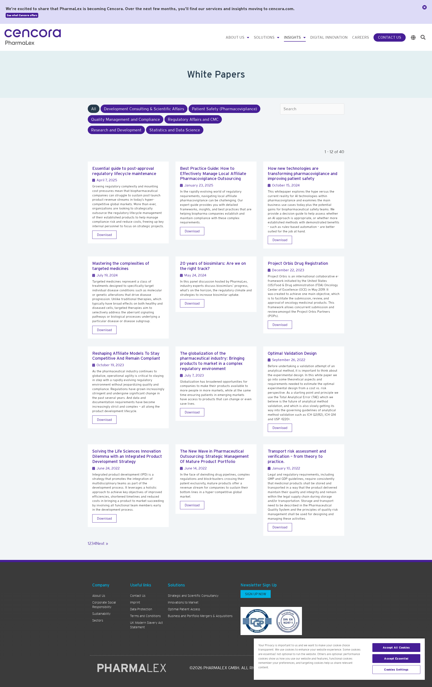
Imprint (135, 602)
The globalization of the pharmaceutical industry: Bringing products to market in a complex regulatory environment (212, 361)
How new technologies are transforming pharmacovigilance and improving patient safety (302, 173)
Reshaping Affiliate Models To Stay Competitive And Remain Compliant (126, 356)
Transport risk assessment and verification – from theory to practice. (297, 456)
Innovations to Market (183, 602)
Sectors (97, 620)
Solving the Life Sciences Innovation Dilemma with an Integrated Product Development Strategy (127, 456)
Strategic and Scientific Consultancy (193, 595)
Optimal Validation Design (292, 353)
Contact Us (389, 37)
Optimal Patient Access (184, 609)
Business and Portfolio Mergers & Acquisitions (200, 616)
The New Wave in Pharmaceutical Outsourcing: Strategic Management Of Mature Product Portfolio (214, 456)
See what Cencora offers (22, 15)
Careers (360, 37)
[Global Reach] (413, 37)
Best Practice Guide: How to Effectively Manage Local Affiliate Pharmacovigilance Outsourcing (213, 173)
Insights (292, 37)
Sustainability (101, 613)
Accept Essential (396, 658)
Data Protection (141, 609)
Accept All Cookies (396, 647)
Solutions (264, 37)
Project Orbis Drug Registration (298, 263)
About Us (235, 37)
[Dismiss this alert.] (425, 7)
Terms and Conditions (145, 616)
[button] (423, 37)
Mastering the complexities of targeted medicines (120, 266)
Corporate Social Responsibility (104, 605)
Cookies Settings (396, 669)
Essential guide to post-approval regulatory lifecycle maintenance (124, 171)
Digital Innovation (329, 37)
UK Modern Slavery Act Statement (146, 625)
